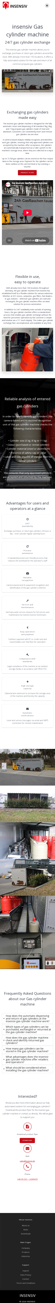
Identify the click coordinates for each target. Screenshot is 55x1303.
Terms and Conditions (25, 1283)
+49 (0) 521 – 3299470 (27, 1179)
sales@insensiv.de (27, 1161)
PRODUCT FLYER (27, 173)
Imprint (26, 1270)
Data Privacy (25, 1275)
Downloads (26, 1233)
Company (26, 1248)
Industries (25, 1256)
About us (26, 1225)
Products (26, 1252)
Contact (25, 1279)
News (25, 1229)
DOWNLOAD (27, 1140)
